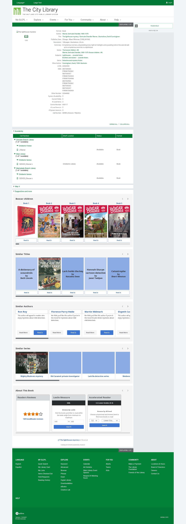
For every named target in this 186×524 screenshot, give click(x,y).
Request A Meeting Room (90, 509)
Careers (154, 502)
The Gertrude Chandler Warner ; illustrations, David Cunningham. (91, 36)
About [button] (103, 19)
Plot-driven (24, 404)
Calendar (86, 496)
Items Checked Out (45, 505)
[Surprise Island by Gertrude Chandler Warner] (49, 221)
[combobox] (94, 452)
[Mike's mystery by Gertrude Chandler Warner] (119, 221)
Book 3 (72, 203)
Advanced (64, 499)
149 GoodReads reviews (33, 451)
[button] (124, 396)
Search (68, 458)
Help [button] (116, 19)
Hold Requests (43, 509)
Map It (17, 186)
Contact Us (155, 505)
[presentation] (26, 221)
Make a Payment (135, 496)
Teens (108, 499)
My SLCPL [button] (21, 19)
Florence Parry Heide (62, 311)
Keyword (64, 496)
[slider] (73, 244)
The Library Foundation (133, 500)
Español (19, 499)
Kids (107, 502)
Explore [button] (38, 19)
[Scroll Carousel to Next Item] (128, 199)
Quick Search (43, 496)
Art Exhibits (87, 499)
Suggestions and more (23, 191)
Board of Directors (158, 499)
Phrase (63, 505)
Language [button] (20, 492)
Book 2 (49, 203)
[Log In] (167, 2)
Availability (19, 131)
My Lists (41, 502)
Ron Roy (22, 311)
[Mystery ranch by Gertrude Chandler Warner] (96, 221)
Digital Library (66, 512)
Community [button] (86, 19)
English (18, 496)
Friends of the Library (137, 504)
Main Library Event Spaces (90, 503)
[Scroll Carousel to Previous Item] (122, 199)
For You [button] (69, 19)
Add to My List (153, 30)
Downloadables (66, 515)
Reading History (44, 512)
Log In (170, 2)
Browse (64, 502)
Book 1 (26, 203)
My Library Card (44, 499)
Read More (23, 333)
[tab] (21, 396)
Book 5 (119, 203)
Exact (63, 509)
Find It (26, 240)
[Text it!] (17, 150)
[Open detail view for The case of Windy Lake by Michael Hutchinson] (50, 273)
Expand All (114, 124)
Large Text (38, 3)
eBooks (64, 518)
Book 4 (96, 203)
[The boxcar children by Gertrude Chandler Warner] (26, 221)
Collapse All (125, 124)
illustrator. (74, 63)
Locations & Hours (158, 496)
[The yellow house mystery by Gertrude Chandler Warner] (72, 221)
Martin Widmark (94, 311)
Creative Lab (65, 522)
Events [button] (53, 19)
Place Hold (155, 26)
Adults (108, 496)
